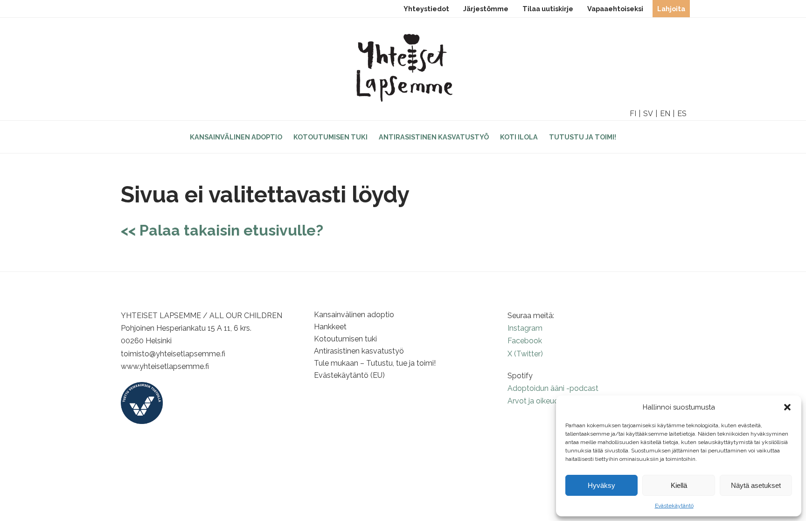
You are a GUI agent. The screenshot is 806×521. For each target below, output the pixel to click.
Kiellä (679, 485)
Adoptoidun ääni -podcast (552, 388)
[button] (787, 407)
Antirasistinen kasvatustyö (434, 137)
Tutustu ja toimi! (582, 137)
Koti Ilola (519, 137)
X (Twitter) (525, 353)
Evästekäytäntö (674, 505)
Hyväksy (601, 485)
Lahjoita (671, 9)
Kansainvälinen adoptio (236, 137)
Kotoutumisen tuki (330, 137)
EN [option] (665, 113)
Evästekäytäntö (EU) (349, 375)
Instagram (524, 328)
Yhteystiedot (426, 9)
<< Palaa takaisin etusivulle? (222, 230)
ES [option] (682, 113)
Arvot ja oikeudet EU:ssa (549, 400)
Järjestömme (485, 9)
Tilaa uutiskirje (547, 9)
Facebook (524, 340)
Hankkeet (330, 326)
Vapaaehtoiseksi (615, 9)
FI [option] (633, 113)
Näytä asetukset (756, 485)
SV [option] (648, 113)
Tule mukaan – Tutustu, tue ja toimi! (375, 363)
